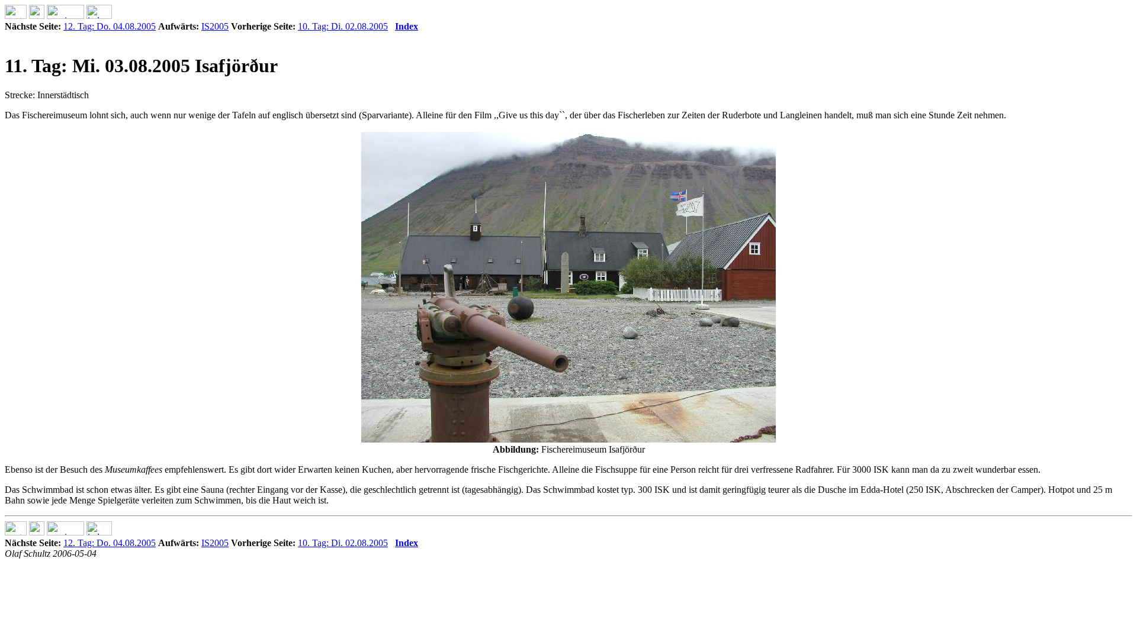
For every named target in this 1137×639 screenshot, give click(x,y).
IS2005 (215, 26)
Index (406, 26)
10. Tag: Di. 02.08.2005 (343, 26)
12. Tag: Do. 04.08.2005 (109, 26)
